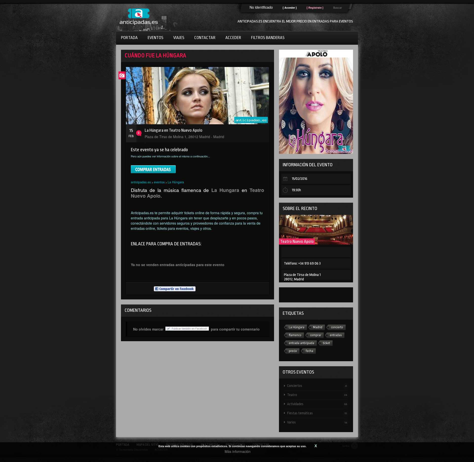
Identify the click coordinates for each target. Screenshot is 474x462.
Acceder (233, 37)
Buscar (337, 7)
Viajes (178, 37)
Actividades (317, 404)
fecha (309, 351)
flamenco (295, 335)
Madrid (317, 327)
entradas (336, 335)
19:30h (296, 190)
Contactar (205, 37)
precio (293, 351)
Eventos (155, 37)
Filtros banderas (268, 37)
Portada (129, 37)
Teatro (317, 395)
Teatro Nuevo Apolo (297, 241)
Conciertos (317, 386)
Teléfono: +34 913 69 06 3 (302, 263)
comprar (315, 335)
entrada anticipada (301, 343)
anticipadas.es (141, 182)
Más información (238, 451)
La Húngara (176, 182)
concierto (337, 327)
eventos (159, 182)
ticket (326, 343)
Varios (317, 422)
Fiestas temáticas (317, 413)
